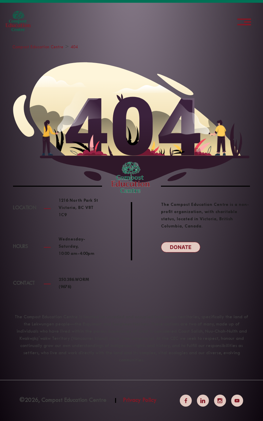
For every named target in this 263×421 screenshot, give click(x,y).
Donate (180, 247)
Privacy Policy (139, 400)
